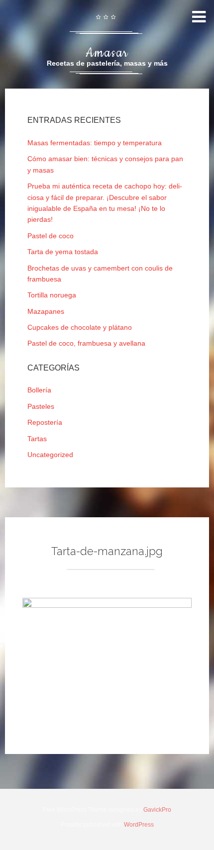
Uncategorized (50, 455)
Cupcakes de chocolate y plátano (79, 327)
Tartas (37, 439)
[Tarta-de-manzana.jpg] (107, 605)
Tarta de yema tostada (62, 252)
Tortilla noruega (51, 295)
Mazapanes (45, 311)
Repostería (44, 422)
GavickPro (157, 809)
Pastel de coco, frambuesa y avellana (86, 343)
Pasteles (40, 406)
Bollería (39, 390)
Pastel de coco (50, 236)
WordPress (139, 824)
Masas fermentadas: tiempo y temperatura (94, 143)
